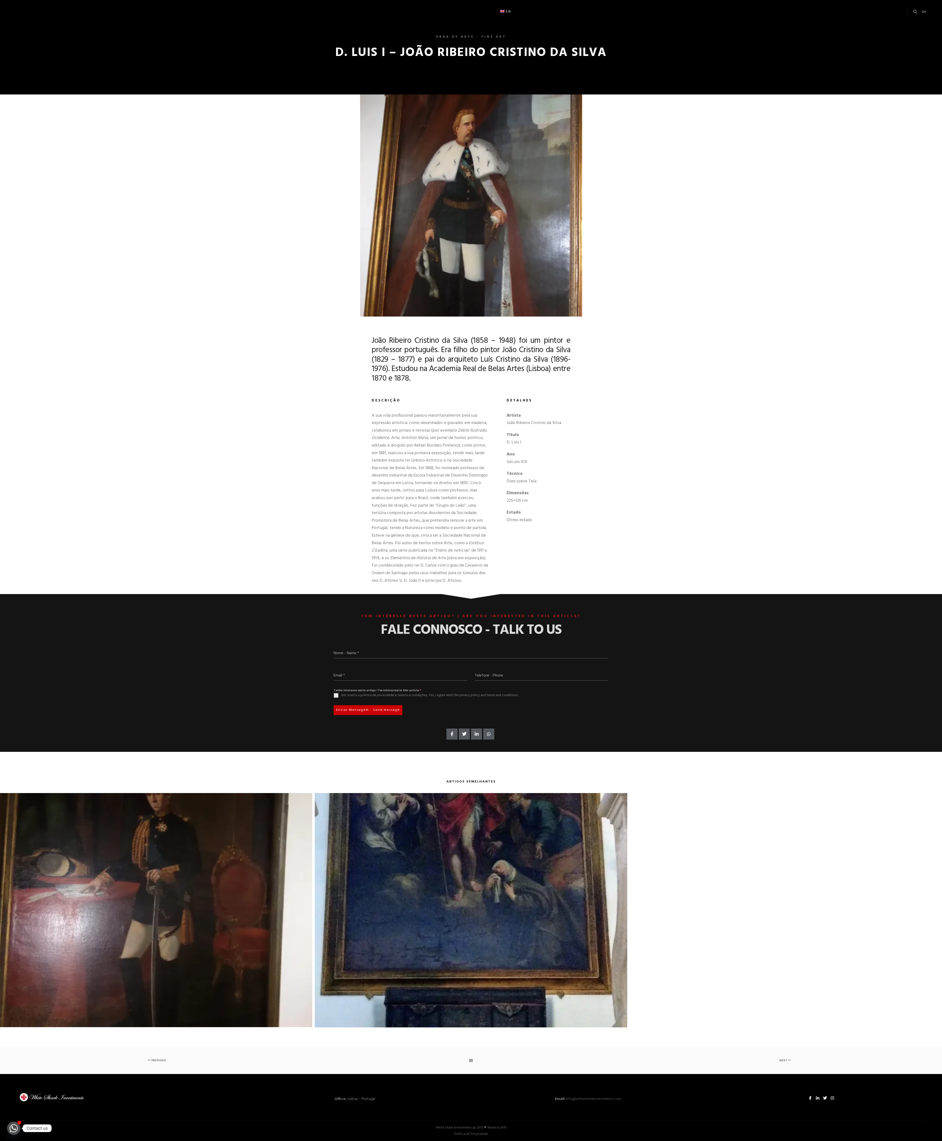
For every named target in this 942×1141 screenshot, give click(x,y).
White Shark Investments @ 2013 (459, 1127)
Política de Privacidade (471, 1134)
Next (783, 1060)
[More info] (924, 12)
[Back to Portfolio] (471, 1060)
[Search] (915, 12)
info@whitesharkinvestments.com (593, 1099)
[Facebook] (810, 1098)
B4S (504, 1127)
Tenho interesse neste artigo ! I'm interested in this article (377, 690)
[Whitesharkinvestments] (56, 12)
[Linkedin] (817, 1098)
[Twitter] (825, 1098)
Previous (158, 1060)
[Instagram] (832, 1098)
